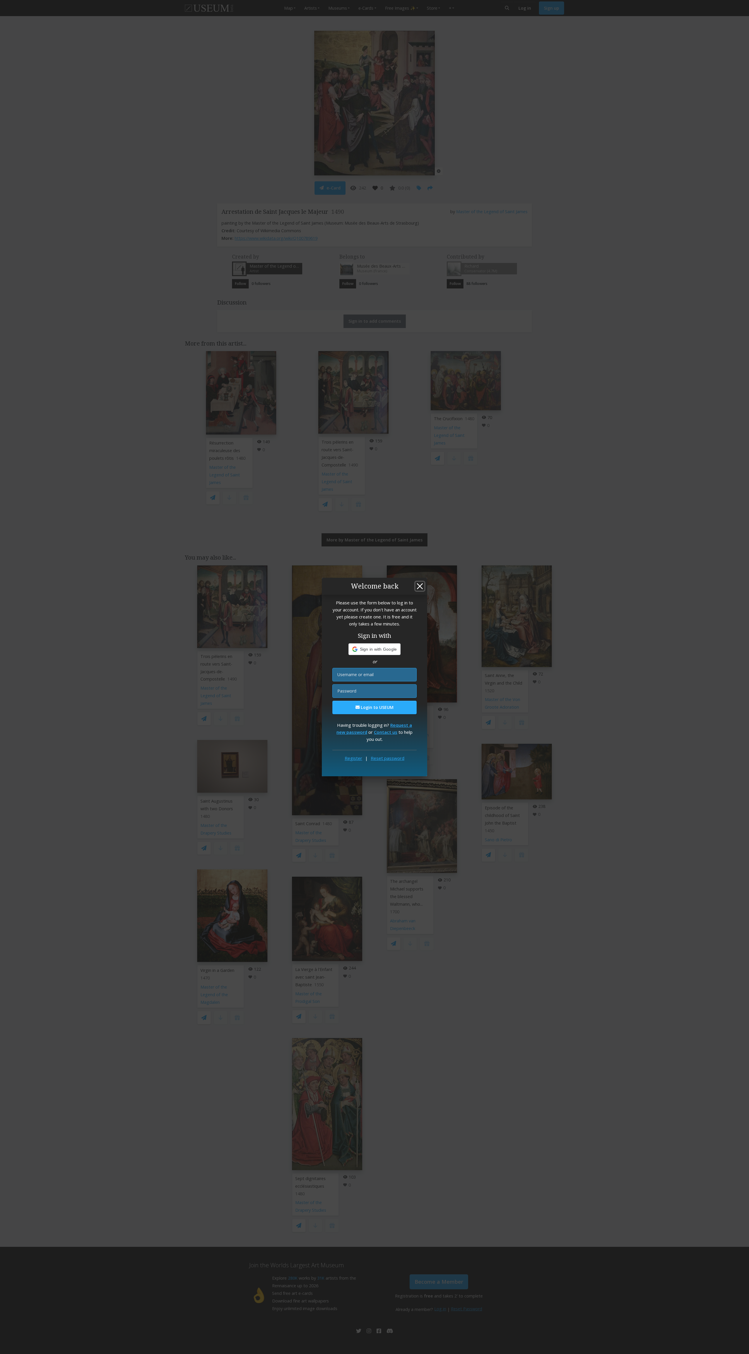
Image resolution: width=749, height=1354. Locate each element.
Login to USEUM (377, 707)
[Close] (419, 586)
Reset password (387, 758)
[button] (374, 649)
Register (353, 758)
